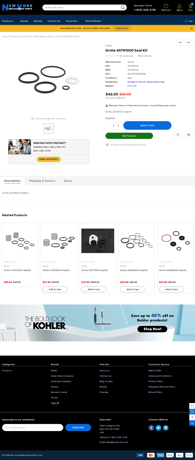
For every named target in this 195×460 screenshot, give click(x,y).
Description (12, 181)
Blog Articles (106, 381)
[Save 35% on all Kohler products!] (97, 322)
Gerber (54, 386)
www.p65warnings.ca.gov (163, 105)
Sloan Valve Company (62, 375)
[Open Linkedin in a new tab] (166, 428)
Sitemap (104, 392)
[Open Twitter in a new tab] (158, 428)
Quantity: (110, 118)
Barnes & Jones (59, 392)
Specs (68, 181)
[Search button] (123, 7)
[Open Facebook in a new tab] (151, 428)
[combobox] (81, 7)
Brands (103, 386)
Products (7, 370)
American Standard (61, 381)
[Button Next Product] (187, 43)
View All (55, 402)
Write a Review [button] (145, 56)
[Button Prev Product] (181, 43)
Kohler (54, 370)
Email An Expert (48, 159)
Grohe (54, 397)
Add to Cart (55, 289)
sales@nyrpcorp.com (117, 442)
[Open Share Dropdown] (188, 134)
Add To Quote (129, 136)
